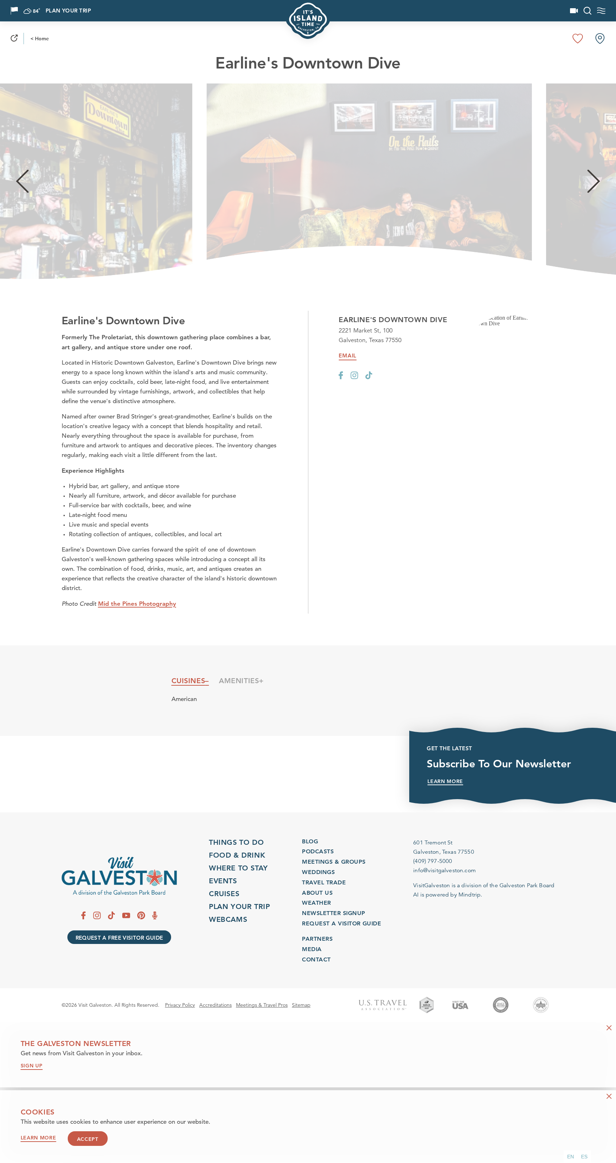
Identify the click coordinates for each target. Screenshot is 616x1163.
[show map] (600, 38)
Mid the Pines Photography (137, 603)
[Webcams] (574, 11)
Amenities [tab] (239, 680)
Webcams (228, 919)
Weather (316, 902)
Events (223, 881)
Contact (316, 959)
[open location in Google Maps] (508, 320)
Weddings (318, 872)
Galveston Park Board (526, 885)
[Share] (14, 38)
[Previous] (22, 181)
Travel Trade (324, 882)
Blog (310, 841)
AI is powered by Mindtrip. (447, 894)
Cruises (224, 893)
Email (347, 355)
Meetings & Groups (333, 861)
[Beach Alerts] (14, 11)
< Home (39, 38)
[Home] (119, 876)
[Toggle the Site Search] (587, 11)
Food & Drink (237, 855)
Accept (87, 1139)
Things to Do (236, 842)
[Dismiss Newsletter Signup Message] (609, 1028)
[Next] (593, 181)
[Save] (578, 38)
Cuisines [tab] (188, 680)
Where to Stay (238, 868)
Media (312, 949)
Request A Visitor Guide (341, 923)
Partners (317, 938)
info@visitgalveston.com (444, 870)
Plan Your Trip (68, 11)
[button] (571, 1156)
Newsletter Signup (333, 913)
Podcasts (318, 851)
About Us (317, 892)
